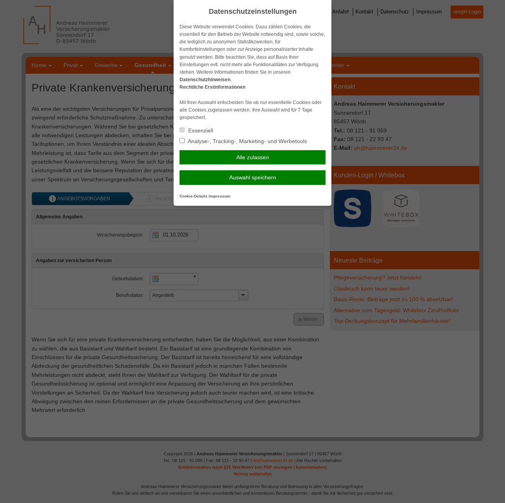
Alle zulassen (252, 157)
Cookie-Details (194, 196)
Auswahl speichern (252, 177)
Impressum (219, 196)
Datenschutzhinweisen (205, 79)
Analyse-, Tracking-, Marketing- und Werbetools (247, 141)
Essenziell (200, 130)
